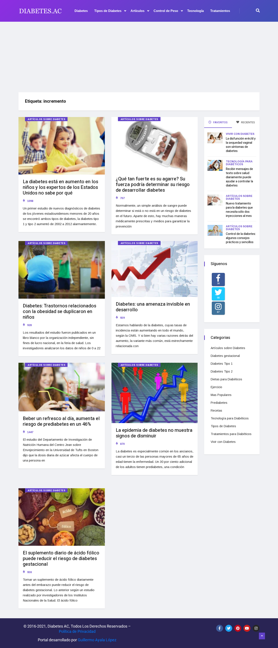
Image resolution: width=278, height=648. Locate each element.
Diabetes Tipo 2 (222, 371)
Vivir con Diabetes (240, 133)
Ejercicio (216, 387)
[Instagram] (256, 628)
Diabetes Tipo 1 (222, 363)
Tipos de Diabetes (107, 11)
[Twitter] (228, 628)
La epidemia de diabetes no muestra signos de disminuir (154, 433)
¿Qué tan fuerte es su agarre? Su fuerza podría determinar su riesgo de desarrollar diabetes (153, 184)
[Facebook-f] (219, 628)
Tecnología (195, 11)
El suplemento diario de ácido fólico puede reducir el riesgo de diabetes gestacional (61, 558)
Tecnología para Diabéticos (239, 163)
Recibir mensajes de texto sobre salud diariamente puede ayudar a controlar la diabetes (239, 177)
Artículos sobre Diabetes (46, 119)
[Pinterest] (237, 628)
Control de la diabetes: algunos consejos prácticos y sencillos (241, 238)
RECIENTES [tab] (247, 122)
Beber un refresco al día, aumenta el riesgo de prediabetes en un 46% (61, 421)
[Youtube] (246, 628)
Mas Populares (221, 395)
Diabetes (81, 11)
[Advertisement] (139, 55)
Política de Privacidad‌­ (77, 631)
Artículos (137, 11)
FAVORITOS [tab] (220, 122)
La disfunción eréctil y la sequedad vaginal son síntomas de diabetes (241, 144)
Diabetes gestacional (225, 356)
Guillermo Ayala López (97, 640)
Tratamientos (220, 11)
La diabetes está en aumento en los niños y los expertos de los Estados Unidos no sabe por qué (60, 187)
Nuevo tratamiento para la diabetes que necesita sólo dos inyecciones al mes (239, 209)
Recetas (216, 410)
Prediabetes (219, 402)
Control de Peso (166, 11)
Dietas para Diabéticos (226, 379)
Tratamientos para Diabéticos (231, 434)
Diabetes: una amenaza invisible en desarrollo (153, 307)
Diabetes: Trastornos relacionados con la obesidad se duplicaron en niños (59, 311)
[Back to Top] (262, 636)
